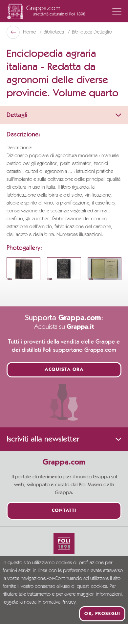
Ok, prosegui (102, 614)
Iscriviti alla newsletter (43, 439)
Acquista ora (64, 369)
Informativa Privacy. (57, 602)
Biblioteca (54, 32)
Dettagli (17, 115)
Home (30, 32)
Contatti (64, 510)
